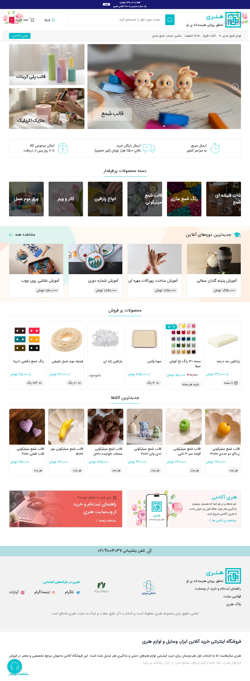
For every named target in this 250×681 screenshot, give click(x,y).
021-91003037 (110, 551)
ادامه (198, 46)
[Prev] (93, 86)
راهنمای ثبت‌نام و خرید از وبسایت (218, 589)
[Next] (235, 86)
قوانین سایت (232, 597)
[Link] (125, 4)
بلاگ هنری (233, 604)
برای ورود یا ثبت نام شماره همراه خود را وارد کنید (212, 25)
